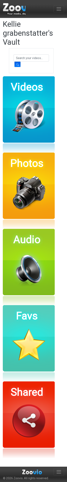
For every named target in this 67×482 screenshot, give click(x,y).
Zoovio (18, 478)
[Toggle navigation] (59, 9)
